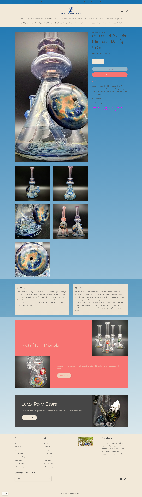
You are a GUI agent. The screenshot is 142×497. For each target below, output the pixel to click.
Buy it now (110, 75)
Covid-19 (17, 450)
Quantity (94, 58)
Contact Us (18, 460)
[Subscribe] (49, 478)
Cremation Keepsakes (22, 457)
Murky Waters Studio (68, 493)
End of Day (64, 376)
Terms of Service (20, 463)
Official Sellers (19, 453)
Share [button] (96, 81)
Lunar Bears (29, 417)
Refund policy (19, 467)
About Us (18, 446)
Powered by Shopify (78, 493)
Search (17, 443)
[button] (17, 10)
